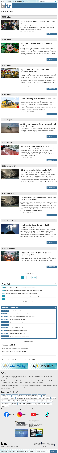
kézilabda (53, 398)
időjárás (47, 398)
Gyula (44, 395)
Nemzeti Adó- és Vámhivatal (44, 403)
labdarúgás (15, 395)
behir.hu (30, 133)
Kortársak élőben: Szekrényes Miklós (17, 333)
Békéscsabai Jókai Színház (23, 398)
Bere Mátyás (31, 57)
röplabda (34, 395)
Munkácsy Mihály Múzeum (8, 398)
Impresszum (37, 443)
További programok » (29, 341)
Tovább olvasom (51, 33)
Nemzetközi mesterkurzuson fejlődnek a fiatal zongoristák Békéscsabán (21, 293)
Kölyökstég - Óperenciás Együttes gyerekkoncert (20, 311)
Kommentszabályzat (47, 443)
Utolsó (34, 277)
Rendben (53, 451)
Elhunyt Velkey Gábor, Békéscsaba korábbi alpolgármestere (15, 348)
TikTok (51, 414)
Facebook (11, 414)
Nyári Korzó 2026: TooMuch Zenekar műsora (19, 336)
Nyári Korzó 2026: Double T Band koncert (18, 319)
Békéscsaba (34, 398)
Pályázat (44, 446)
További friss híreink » (29, 302)
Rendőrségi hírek (31, 403)
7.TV (26, 1)
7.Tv (40, 401)
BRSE (40, 395)
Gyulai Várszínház (6, 403)
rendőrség (17, 401)
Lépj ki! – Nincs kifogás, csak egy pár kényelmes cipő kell (17, 299)
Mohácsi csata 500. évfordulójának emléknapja (17, 330)
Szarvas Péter (22, 403)
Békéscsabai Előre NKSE (8, 401)
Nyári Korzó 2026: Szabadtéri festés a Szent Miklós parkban (22, 316)
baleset (44, 401)
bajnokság (50, 401)
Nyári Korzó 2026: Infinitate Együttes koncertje (20, 322)
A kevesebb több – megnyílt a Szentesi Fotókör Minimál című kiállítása (20, 287)
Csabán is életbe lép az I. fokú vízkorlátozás (11, 357)
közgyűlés (14, 403)
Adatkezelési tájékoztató (39, 445)
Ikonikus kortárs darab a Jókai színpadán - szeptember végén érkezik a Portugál (22, 296)
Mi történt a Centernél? (7, 354)
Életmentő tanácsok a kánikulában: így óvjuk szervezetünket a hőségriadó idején (19, 359)
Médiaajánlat (50, 445)
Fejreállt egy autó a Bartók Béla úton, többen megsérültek (14, 351)
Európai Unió (5, 406)
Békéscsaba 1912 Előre (25, 395)
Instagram (24, 414)
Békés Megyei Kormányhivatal (29, 401)
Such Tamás (31, 31)
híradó (3, 395)
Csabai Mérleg (18, 1)
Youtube (38, 414)
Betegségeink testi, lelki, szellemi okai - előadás (20, 313)
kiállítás (8, 395)
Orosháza (41, 398)
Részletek (43, 451)
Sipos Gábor (32, 111)
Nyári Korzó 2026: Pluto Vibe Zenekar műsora (19, 325)
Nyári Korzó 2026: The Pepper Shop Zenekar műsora (21, 327)
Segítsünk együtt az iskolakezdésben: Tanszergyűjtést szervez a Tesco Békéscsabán (23, 290)
